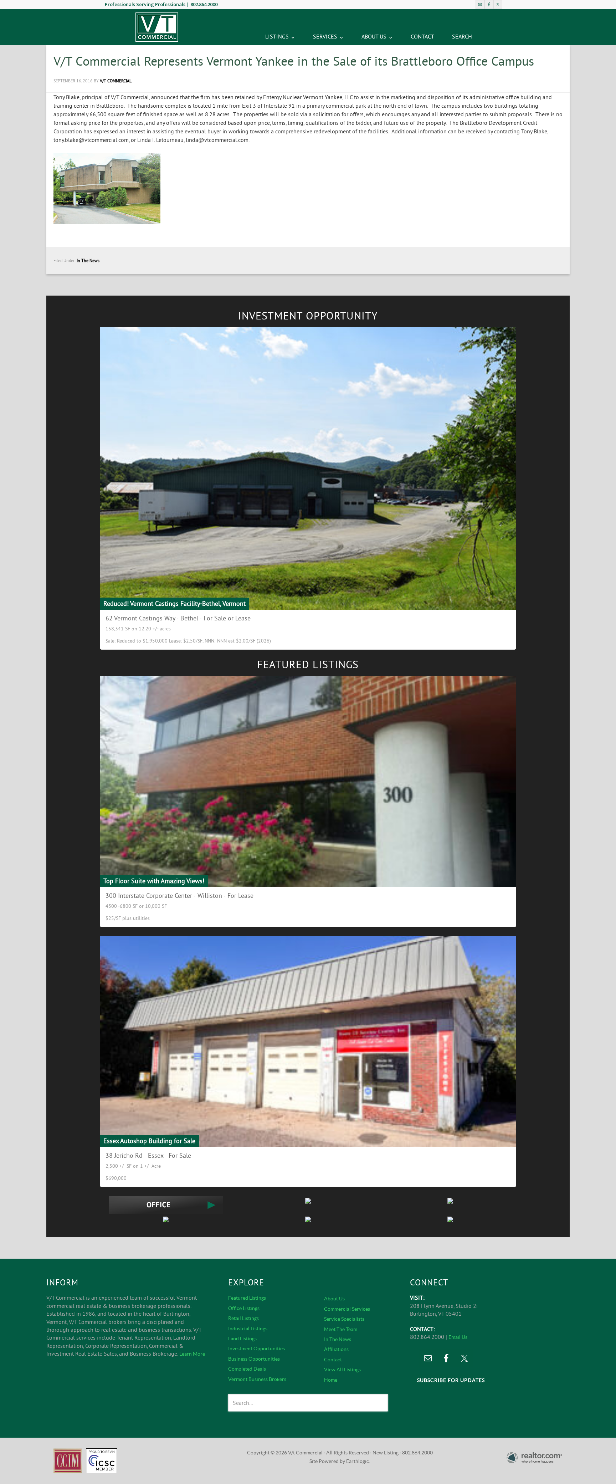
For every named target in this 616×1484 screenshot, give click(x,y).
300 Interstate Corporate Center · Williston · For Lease (179, 895)
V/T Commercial (156, 27)
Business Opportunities (254, 1359)
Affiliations (336, 1349)
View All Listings (342, 1369)
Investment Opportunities (256, 1348)
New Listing (386, 1452)
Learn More (192, 1354)
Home (330, 1380)
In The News (88, 260)
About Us (334, 1298)
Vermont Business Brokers (257, 1379)
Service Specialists (344, 1319)
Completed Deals (247, 1369)
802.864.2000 (203, 4)
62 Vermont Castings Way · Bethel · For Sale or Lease (178, 618)
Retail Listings (243, 1318)
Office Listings (244, 1308)
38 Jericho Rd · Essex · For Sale (148, 1155)
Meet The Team (340, 1329)
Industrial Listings (247, 1328)
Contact (333, 1359)
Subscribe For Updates (451, 1380)
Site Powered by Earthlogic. (339, 1461)
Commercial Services (347, 1309)
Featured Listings (247, 1298)
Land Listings (242, 1338)
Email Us (457, 1337)
